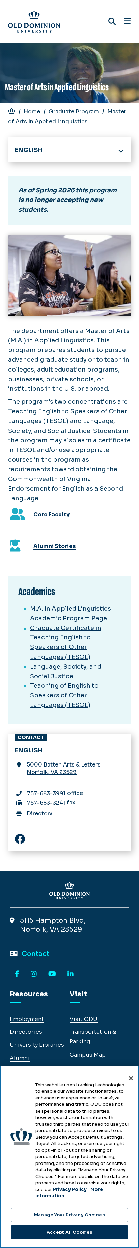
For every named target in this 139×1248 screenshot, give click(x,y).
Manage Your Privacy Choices (69, 1215)
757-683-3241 (46, 802)
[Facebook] (17, 974)
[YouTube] (52, 974)
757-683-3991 (46, 793)
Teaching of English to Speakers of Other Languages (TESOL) (64, 695)
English (28, 150)
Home (32, 111)
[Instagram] (34, 974)
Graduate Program (74, 111)
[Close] (130, 1078)
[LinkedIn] (70, 974)
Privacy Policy (70, 1189)
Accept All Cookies (69, 1232)
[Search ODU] (112, 21)
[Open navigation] (127, 21)
